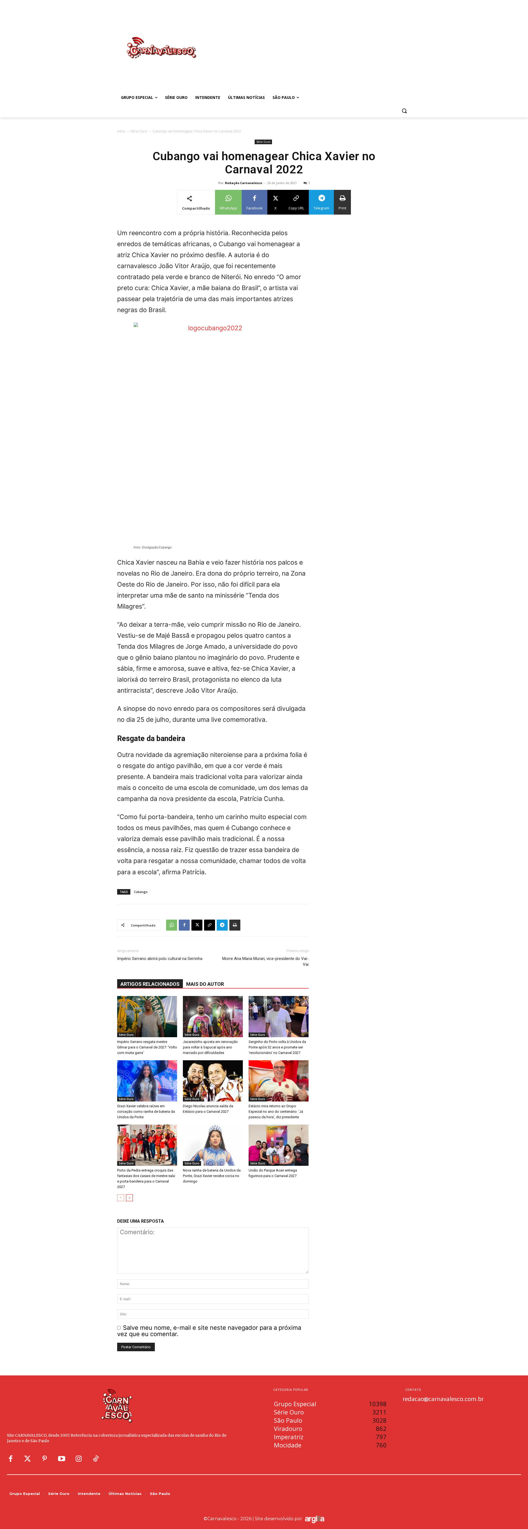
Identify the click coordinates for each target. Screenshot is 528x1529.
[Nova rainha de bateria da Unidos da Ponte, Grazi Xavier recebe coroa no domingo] (213, 1145)
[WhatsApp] (171, 925)
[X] (196, 925)
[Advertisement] (308, 42)
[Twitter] (27, 1459)
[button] (404, 110)
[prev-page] (120, 1197)
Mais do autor (205, 984)
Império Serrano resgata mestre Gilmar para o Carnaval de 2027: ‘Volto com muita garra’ (147, 1047)
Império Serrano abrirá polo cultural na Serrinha (159, 958)
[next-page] (129, 1197)
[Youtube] (61, 1459)
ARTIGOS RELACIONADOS (150, 984)
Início (121, 131)
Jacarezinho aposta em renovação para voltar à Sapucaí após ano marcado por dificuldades (210, 1047)
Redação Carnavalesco (243, 183)
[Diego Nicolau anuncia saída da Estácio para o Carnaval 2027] (213, 1080)
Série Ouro (139, 131)
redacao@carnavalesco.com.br (443, 1398)
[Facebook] (184, 925)
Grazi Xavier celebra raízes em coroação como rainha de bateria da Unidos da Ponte (146, 1111)
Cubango (141, 892)
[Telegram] (222, 925)
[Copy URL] (209, 925)
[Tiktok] (95, 1459)
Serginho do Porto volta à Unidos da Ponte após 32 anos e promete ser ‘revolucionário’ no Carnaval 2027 (277, 1047)
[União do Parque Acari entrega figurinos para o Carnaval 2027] (279, 1145)
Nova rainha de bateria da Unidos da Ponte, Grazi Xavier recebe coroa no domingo (212, 1175)
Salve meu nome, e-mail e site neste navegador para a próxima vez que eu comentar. (209, 1330)
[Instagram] (78, 1459)
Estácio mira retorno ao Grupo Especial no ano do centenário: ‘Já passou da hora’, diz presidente (276, 1111)
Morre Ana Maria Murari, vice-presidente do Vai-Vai (265, 961)
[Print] (234, 925)
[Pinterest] (44, 1459)
